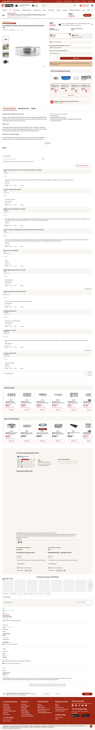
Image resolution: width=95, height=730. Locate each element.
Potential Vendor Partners (43, 709)
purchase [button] (6, 593)
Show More (47, 143)
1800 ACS (7, 181)
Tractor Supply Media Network (44, 712)
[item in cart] (92, 5)
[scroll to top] (91, 726)
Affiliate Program (41, 707)
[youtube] (83, 705)
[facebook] (73, 705)
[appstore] (75, 715)
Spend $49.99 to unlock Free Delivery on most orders (18, 1)
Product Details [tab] (10, 108)
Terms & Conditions (60, 711)
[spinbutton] (54, 58)
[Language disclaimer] (55, 533)
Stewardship (24, 707)
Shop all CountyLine (11, 13)
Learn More (37, 1)
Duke (5, 271)
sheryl (5, 171)
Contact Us (5, 712)
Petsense (84, 1)
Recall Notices (6, 714)
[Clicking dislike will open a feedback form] (21, 542)
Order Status (6, 704)
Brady (5, 231)
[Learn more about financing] (91, 24)
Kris (4, 251)
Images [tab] (6, 578)
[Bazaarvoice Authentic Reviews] (23, 457)
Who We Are (23, 704)
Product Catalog (25, 712)
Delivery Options (7, 707)
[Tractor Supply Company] (7, 5)
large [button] (37, 593)
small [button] (31, 593)
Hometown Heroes (59, 707)
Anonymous (50, 556)
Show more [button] (18, 538)
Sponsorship (40, 706)
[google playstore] (85, 715)
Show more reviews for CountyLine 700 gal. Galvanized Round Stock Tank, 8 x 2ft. (47, 685)
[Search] (43, 5)
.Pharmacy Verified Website (27, 716)
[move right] (89, 400)
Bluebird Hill (6, 331)
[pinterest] (76, 705)
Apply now (79, 25)
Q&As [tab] (33, 108)
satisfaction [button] (13, 593)
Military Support (25, 711)
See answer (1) (88, 288)
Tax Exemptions (6, 709)
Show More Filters (6, 597)
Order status (59, 1)
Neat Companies (8, 201)
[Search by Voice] (75, 5)
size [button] (42, 593)
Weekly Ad (90, 1)
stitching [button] (48, 593)
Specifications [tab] (23, 108)
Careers (39, 704)
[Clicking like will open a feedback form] (18, 542)
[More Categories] (92, 10)
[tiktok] (86, 705)
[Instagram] (79, 705)
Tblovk (5, 190)
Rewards (57, 706)
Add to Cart (11, 409)
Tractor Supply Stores (26, 714)
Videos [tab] (11, 578)
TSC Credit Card (59, 717)
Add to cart (87, 15)
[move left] (5, 400)
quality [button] (25, 593)
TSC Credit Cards (68, 1)
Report (22, 185)
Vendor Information (42, 711)
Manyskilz (6, 210)
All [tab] (3, 578)
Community (23, 709)
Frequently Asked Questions (9, 711)
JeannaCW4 (19, 556)
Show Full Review (21, 563)
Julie (5, 292)
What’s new (76, 1)
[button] (40, 1)
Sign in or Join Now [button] (59, 102)
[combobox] (85, 165)
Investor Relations (25, 706)
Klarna (56, 719)
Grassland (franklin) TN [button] (54, 29)
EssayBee (6, 312)
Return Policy (6, 706)
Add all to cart (71, 95)
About (56, 704)
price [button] (20, 593)
